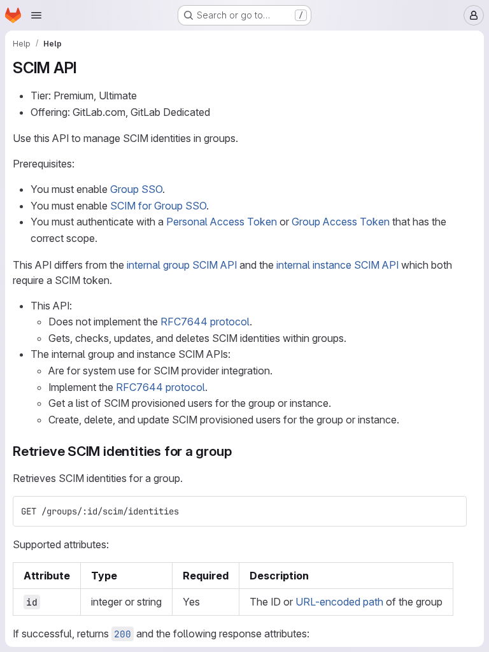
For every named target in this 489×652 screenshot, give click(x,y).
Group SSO (136, 189)
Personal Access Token (221, 221)
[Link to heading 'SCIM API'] (85, 68)
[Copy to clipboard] (451, 511)
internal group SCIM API (182, 265)
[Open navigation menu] (36, 15)
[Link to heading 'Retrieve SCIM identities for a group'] (238, 451)
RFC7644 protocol (205, 321)
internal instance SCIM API (337, 265)
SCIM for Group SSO (158, 205)
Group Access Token (341, 221)
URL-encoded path (339, 601)
